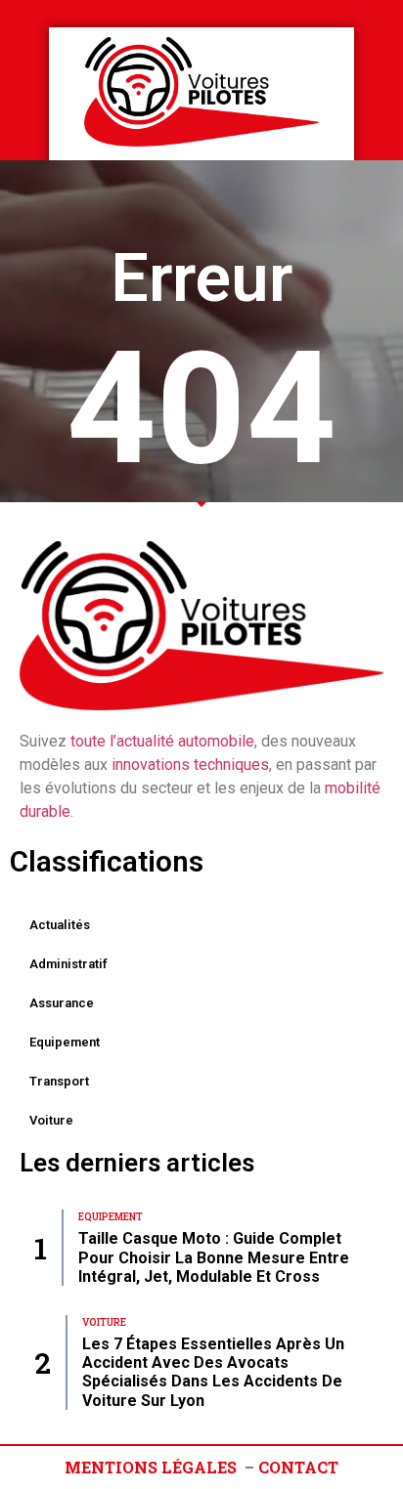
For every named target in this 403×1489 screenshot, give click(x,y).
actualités (59, 924)
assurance (61, 1003)
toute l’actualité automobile (162, 741)
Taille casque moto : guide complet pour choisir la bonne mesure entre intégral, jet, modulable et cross (213, 1257)
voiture (51, 1120)
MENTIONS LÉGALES (151, 1467)
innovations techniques (190, 764)
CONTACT (298, 1467)
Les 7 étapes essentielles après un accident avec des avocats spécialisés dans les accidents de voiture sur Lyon (213, 1372)
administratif (68, 964)
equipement (64, 1042)
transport (59, 1081)
